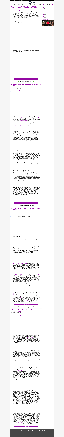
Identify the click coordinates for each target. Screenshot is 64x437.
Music (30, 4)
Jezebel (16, 0)
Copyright (37, 430)
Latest (15, 4)
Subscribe (39, 4)
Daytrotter (21, 0)
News (19, 4)
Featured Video (45, 19)
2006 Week (16, 315)
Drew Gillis (13, 313)
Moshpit (24, 0)
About (19, 430)
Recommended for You (46, 5)
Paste (11, 0)
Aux (43, 4)
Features (13, 90)
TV (22, 4)
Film (26, 4)
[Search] (11, 4)
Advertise (26, 430)
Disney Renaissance (30, 337)
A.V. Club (13, 0)
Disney (16, 90)
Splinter (19, 0)
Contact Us (43, 430)
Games (35, 4)
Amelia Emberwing (14, 88)
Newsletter (48, 4)
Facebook (33, 430)
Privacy (40, 430)
